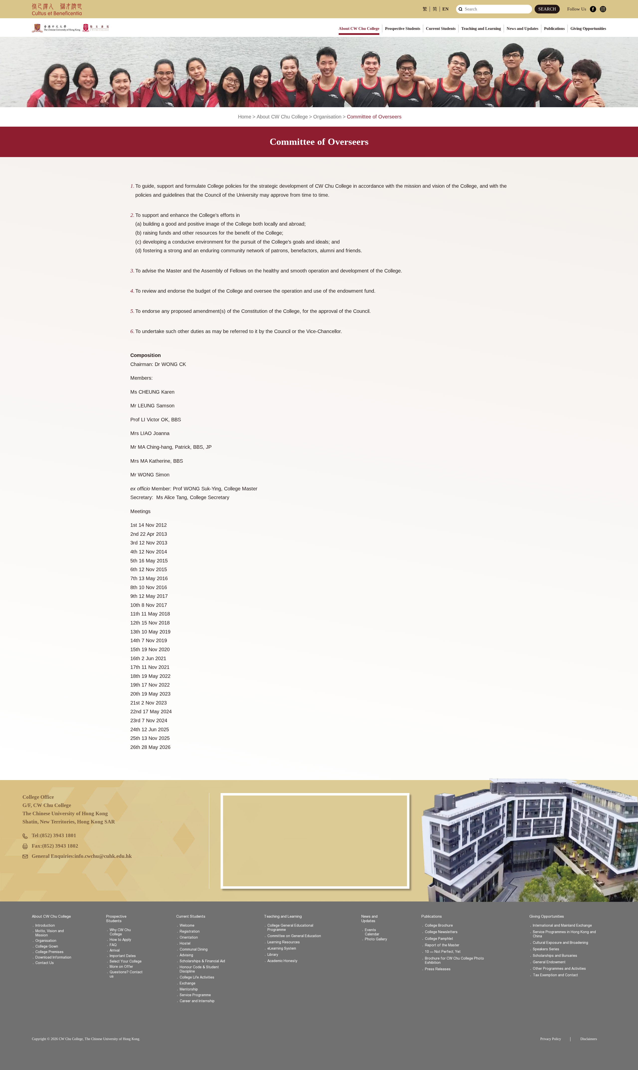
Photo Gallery (376, 939)
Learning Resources (283, 942)
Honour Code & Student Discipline (199, 969)
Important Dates (123, 956)
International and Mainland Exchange (562, 925)
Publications (554, 28)
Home (244, 116)
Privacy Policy (550, 1039)
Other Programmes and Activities (559, 969)
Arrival (115, 950)
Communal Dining (194, 949)
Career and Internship (197, 1001)
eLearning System (281, 948)
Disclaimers (588, 1039)
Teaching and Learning (481, 28)
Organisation (327, 116)
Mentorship (189, 989)
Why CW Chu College (120, 932)
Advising (186, 955)
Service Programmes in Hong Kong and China (564, 934)
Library (272, 955)
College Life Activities (197, 977)
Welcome (187, 925)
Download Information (53, 957)
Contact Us (44, 963)
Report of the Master (442, 945)
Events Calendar (372, 932)
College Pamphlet (439, 939)
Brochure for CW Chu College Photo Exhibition (454, 961)
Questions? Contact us (126, 974)
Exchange (187, 983)
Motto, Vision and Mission (49, 933)
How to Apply (120, 940)
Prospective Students (402, 28)
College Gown (46, 946)
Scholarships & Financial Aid (202, 961)
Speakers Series (546, 949)
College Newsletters (441, 932)
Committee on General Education (294, 936)
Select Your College (126, 961)
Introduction (45, 925)
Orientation (189, 937)
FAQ (113, 945)
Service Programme (195, 995)
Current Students (441, 28)
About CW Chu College (359, 28)
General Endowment (549, 962)
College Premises (49, 952)
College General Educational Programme (290, 928)
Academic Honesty (282, 961)
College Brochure (439, 925)
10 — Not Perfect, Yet (443, 952)
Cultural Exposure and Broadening (560, 943)
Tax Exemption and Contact (555, 975)
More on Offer (121, 967)
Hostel (185, 943)
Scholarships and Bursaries (555, 956)
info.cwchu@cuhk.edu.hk (103, 856)
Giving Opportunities (588, 28)
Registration (190, 931)
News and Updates (522, 28)
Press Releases (438, 969)
